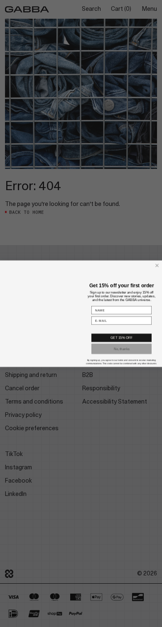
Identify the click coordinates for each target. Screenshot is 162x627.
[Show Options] (148, 331)
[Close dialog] (157, 260)
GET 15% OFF (121, 342)
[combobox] (120, 331)
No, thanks (121, 353)
